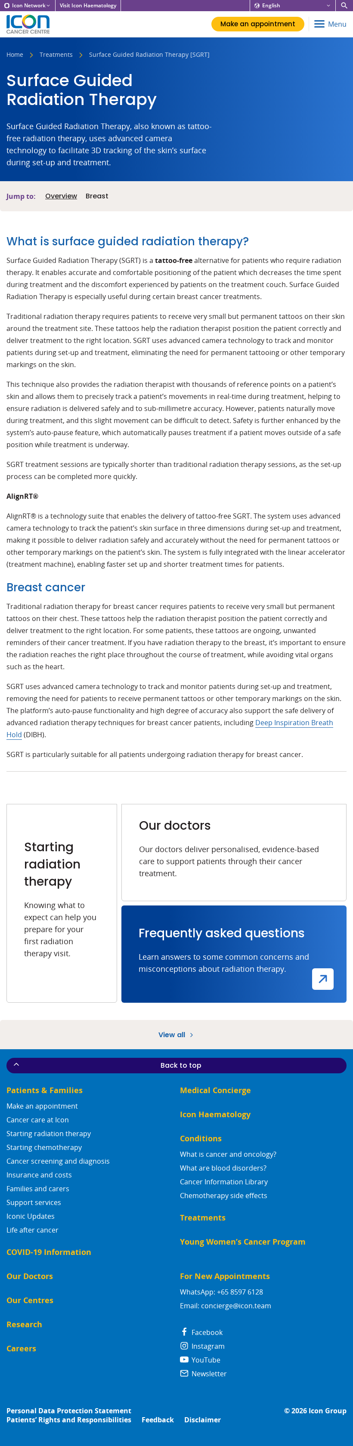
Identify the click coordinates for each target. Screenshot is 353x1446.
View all (172, 1034)
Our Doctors (29, 1276)
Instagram (207, 1346)
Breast (97, 196)
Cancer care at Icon (37, 1120)
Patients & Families (44, 1090)
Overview (61, 196)
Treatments (56, 55)
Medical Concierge (215, 1090)
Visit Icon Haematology (88, 5)
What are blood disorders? (223, 1168)
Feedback (158, 1419)
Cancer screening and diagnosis (58, 1161)
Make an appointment (42, 1106)
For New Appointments (225, 1276)
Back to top (181, 1065)
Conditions (201, 1138)
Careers (21, 1348)
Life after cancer (32, 1230)
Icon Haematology (215, 1114)
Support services (33, 1202)
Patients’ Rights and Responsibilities (68, 1419)
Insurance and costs (39, 1175)
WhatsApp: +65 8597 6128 (221, 1292)
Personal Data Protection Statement (68, 1410)
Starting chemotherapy (44, 1147)
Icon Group (328, 1410)
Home (14, 55)
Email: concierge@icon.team (225, 1305)
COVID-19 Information (48, 1252)
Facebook (206, 1332)
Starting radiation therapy (48, 1133)
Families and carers (37, 1188)
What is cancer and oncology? (228, 1154)
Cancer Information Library (224, 1181)
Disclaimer (202, 1419)
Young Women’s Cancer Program (243, 1241)
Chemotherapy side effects (223, 1195)
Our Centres (29, 1300)
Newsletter (208, 1373)
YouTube (205, 1360)
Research (24, 1324)
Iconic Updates (30, 1216)
